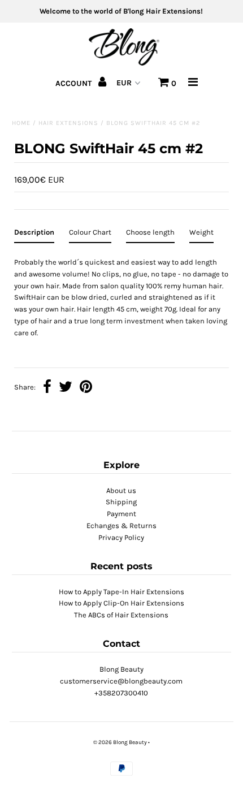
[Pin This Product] (86, 388)
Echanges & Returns (121, 525)
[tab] (34, 235)
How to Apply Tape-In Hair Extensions (121, 591)
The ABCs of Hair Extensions (121, 615)
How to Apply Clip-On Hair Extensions (121, 603)
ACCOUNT (74, 83)
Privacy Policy (121, 537)
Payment (121, 513)
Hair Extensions (68, 123)
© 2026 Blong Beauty (120, 742)
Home (21, 123)
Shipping (121, 502)
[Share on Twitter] (65, 388)
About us (121, 490)
